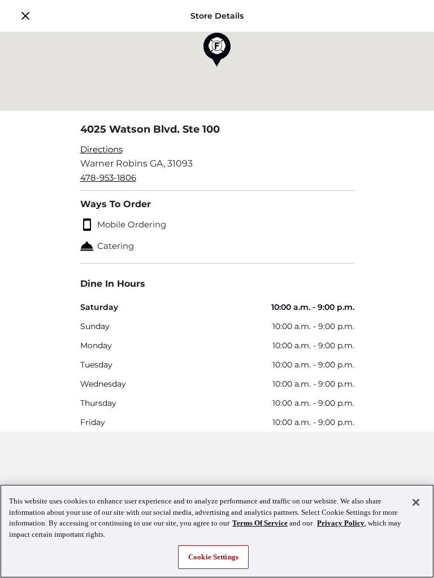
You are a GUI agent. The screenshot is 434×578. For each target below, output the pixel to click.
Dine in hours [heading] (112, 283)
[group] (217, 163)
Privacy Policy (340, 523)
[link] (217, 149)
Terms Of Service (260, 523)
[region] (217, 531)
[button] (25, 16)
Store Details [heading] (217, 15)
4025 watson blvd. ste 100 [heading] (150, 129)
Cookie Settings (213, 557)
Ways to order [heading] (115, 204)
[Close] (415, 502)
